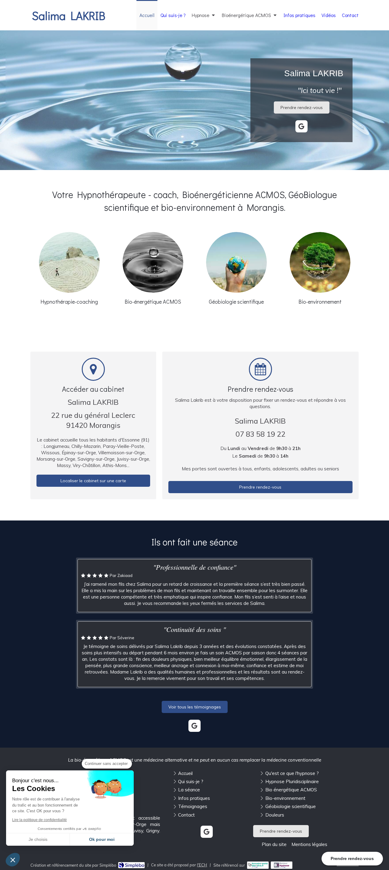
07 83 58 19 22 (260, 433)
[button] (12, 859)
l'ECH (202, 864)
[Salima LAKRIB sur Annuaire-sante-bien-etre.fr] (258, 865)
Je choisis (38, 839)
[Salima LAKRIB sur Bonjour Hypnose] (281, 865)
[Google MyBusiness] (301, 126)
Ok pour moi (102, 839)
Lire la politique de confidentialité (39, 820)
